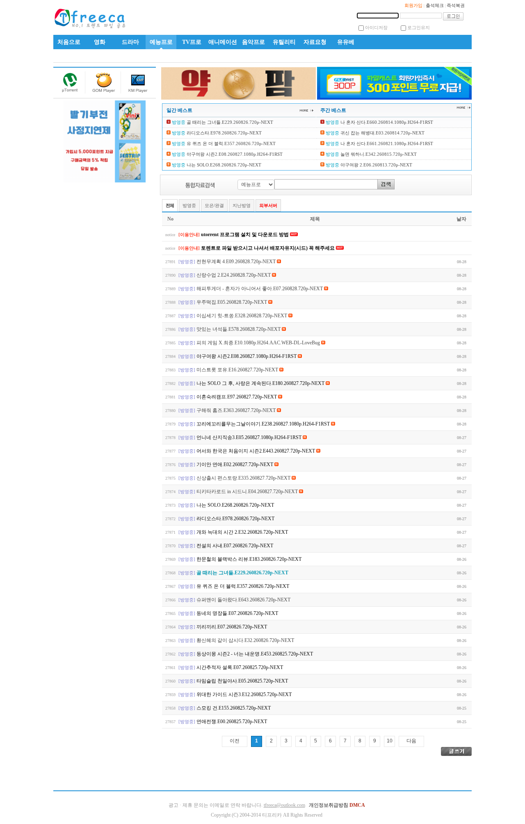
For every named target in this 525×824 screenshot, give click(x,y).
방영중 (189, 205)
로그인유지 (418, 27)
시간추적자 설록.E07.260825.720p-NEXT (239, 667)
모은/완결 (214, 205)
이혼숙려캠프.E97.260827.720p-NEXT (237, 397)
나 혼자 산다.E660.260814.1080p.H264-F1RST (386, 122)
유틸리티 (284, 42)
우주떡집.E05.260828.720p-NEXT (232, 302)
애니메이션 (222, 42)
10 (390, 741)
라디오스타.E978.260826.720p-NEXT (223, 132)
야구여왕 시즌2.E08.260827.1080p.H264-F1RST (234, 154)
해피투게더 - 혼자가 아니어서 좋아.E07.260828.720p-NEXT (260, 288)
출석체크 (435, 5)
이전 (235, 741)
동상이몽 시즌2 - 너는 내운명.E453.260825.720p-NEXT (254, 654)
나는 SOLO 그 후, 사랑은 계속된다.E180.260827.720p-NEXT (261, 383)
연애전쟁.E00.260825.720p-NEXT (231, 721)
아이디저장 (376, 27)
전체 (170, 205)
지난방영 (242, 205)
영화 (99, 42)
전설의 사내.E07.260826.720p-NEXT (234, 546)
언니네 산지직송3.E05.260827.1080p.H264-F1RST (249, 437)
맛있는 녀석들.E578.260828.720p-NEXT (239, 329)
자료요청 (315, 42)
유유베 (345, 42)
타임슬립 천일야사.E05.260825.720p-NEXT (242, 681)
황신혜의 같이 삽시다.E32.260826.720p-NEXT (245, 640)
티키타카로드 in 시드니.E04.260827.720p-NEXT (247, 491)
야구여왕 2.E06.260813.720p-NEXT (375, 164)
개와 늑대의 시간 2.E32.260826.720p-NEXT (242, 532)
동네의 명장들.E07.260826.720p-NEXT (237, 613)
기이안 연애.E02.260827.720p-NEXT (235, 464)
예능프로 (161, 42)
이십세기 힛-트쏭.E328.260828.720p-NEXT (242, 316)
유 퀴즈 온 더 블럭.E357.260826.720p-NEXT (230, 143)
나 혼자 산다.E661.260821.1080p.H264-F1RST (386, 143)
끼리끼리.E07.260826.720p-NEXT (231, 627)
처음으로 (68, 42)
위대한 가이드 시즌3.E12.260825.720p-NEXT (244, 694)
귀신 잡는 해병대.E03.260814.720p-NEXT (382, 132)
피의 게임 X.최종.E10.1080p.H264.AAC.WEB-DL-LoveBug (258, 343)
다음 (411, 741)
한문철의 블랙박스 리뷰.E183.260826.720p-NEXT (248, 559)
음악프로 (253, 42)
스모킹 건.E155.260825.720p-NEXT (233, 708)
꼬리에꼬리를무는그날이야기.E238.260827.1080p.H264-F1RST (263, 424)
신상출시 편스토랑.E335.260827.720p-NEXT (244, 478)
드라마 (130, 42)
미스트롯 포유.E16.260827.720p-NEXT (237, 370)
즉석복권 (456, 5)
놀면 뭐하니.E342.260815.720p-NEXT (378, 154)
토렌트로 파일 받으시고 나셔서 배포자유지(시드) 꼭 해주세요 (268, 248)
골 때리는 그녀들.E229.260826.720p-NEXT (229, 122)
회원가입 (413, 5)
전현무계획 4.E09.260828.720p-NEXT (236, 261)
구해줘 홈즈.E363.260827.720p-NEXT (236, 410)
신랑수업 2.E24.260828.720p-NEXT (234, 275)
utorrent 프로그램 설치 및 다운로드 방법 (245, 234)
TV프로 (191, 42)
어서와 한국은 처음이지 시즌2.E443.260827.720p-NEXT (256, 451)
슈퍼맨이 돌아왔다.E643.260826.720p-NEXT (243, 600)
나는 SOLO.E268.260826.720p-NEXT (223, 164)
